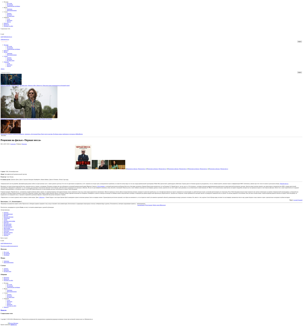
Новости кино (15, 85)
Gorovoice (13, 144)
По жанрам (10, 4)
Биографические (8, 214)
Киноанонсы (4, 134)
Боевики (6, 212)
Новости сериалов (5, 85)
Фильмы (6, 45)
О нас (8, 19)
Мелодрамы (7, 228)
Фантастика (7, 234)
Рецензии (9, 14)
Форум (9, 21)
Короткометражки (12, 10)
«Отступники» (101, 186)
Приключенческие (9, 229)
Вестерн (6, 215)
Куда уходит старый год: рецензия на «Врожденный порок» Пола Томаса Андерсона (29, 119)
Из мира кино (10, 16)
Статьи (6, 56)
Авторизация (141, 205)
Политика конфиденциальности (9, 246)
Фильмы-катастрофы (9, 221)
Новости (6, 23)
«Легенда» (42, 197)
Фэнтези (6, 235)
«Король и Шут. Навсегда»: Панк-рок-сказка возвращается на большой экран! (49, 85)
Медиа (5, 52)
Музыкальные (7, 225)
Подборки (6, 255)
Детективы (7, 218)
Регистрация (148, 205)
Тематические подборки (13, 6)
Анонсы (9, 13)
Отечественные (8, 226)
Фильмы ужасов (8, 232)
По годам (9, 3)
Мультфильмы (7, 224)
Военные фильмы (8, 217)
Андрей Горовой (297, 200)
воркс (14, 324)
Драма (5, 219)
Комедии (6, 222)
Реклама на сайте (8, 26)
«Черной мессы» (284, 183)
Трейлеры (9, 9)
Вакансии (6, 24)
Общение (6, 62)
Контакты (9, 20)
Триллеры (6, 231)
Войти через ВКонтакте (159, 205)
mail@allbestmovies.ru (6, 36)
